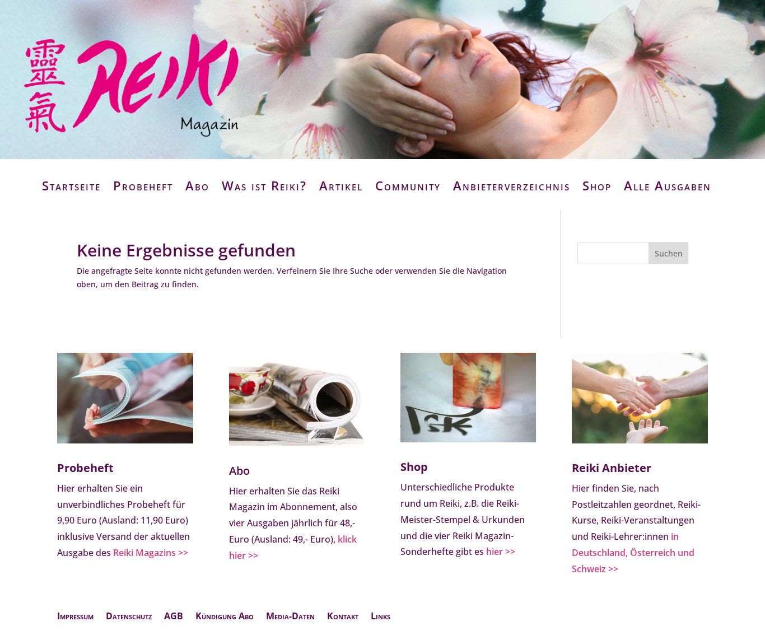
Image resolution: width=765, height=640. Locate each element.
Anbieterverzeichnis (511, 185)
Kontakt (342, 617)
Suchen (669, 253)
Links (380, 617)
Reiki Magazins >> (150, 552)
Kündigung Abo (224, 617)
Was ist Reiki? (264, 185)
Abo (197, 185)
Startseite (71, 185)
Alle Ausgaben (667, 185)
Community (408, 185)
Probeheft (143, 185)
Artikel (341, 185)
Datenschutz (129, 617)
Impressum (75, 617)
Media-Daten (290, 617)
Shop (597, 185)
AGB (173, 617)
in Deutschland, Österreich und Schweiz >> (633, 552)
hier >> (500, 551)
